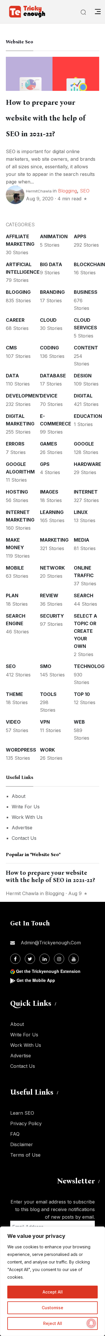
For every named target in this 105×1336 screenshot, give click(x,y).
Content (86, 348)
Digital (83, 396)
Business (85, 292)
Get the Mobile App (36, 980)
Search (83, 595)
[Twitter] (30, 959)
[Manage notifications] (91, 1323)
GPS (45, 464)
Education (88, 416)
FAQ (15, 1134)
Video (13, 722)
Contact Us (24, 838)
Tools (48, 694)
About (18, 796)
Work (47, 750)
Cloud (48, 320)
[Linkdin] (44, 959)
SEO (85, 191)
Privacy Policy (26, 1123)
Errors (15, 444)
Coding (49, 348)
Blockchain (89, 264)
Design (83, 376)
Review (49, 595)
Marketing (54, 540)
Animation (54, 236)
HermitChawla (39, 191)
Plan (12, 595)
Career (15, 320)
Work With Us (27, 817)
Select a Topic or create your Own (85, 631)
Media (81, 540)
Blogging (67, 191)
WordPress (21, 750)
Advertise (22, 827)
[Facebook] (15, 959)
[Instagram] (59, 959)
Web (79, 722)
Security (52, 616)
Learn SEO (22, 1113)
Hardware (87, 464)
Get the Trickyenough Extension (48, 971)
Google (84, 444)
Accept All (53, 1291)
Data (12, 376)
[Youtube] (74, 959)
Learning (52, 512)
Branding (52, 292)
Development (24, 396)
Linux (81, 512)
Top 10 (82, 694)
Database (53, 376)
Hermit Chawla (22, 893)
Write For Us (26, 807)
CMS (11, 348)
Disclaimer (21, 1144)
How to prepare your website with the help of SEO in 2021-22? (45, 118)
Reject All (52, 1323)
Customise (52, 1307)
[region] (52, 1281)
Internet (86, 492)
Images (49, 492)
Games (48, 444)
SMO (45, 666)
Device (48, 396)
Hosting (17, 492)
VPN (45, 722)
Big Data (51, 264)
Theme (14, 694)
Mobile (15, 568)
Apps (80, 236)
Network (52, 568)
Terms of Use (25, 1155)
